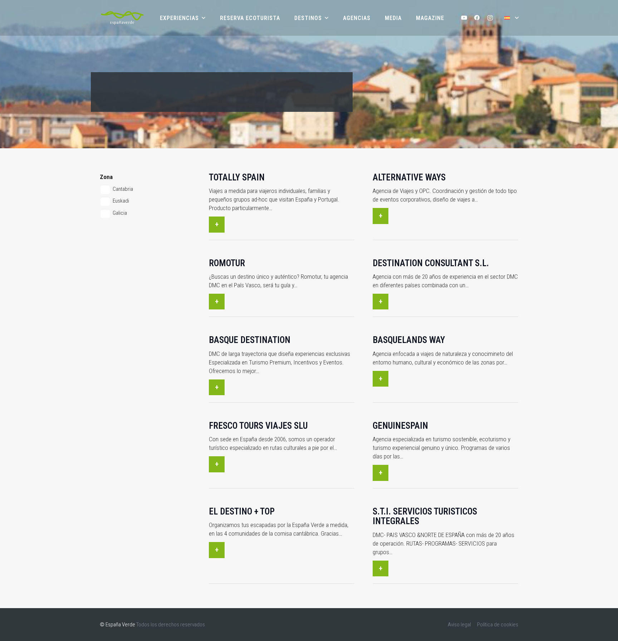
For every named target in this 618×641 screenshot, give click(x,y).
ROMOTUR (227, 263)
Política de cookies (497, 624)
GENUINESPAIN (400, 426)
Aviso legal (459, 624)
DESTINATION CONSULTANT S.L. (431, 263)
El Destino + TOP (242, 511)
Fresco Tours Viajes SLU (258, 426)
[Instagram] (490, 18)
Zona (106, 176)
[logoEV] (122, 18)
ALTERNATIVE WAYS (409, 177)
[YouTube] (464, 18)
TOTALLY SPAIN (237, 177)
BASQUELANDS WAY (409, 340)
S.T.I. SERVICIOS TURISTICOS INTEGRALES (425, 516)
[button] (511, 18)
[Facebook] (477, 18)
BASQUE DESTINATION (249, 340)
